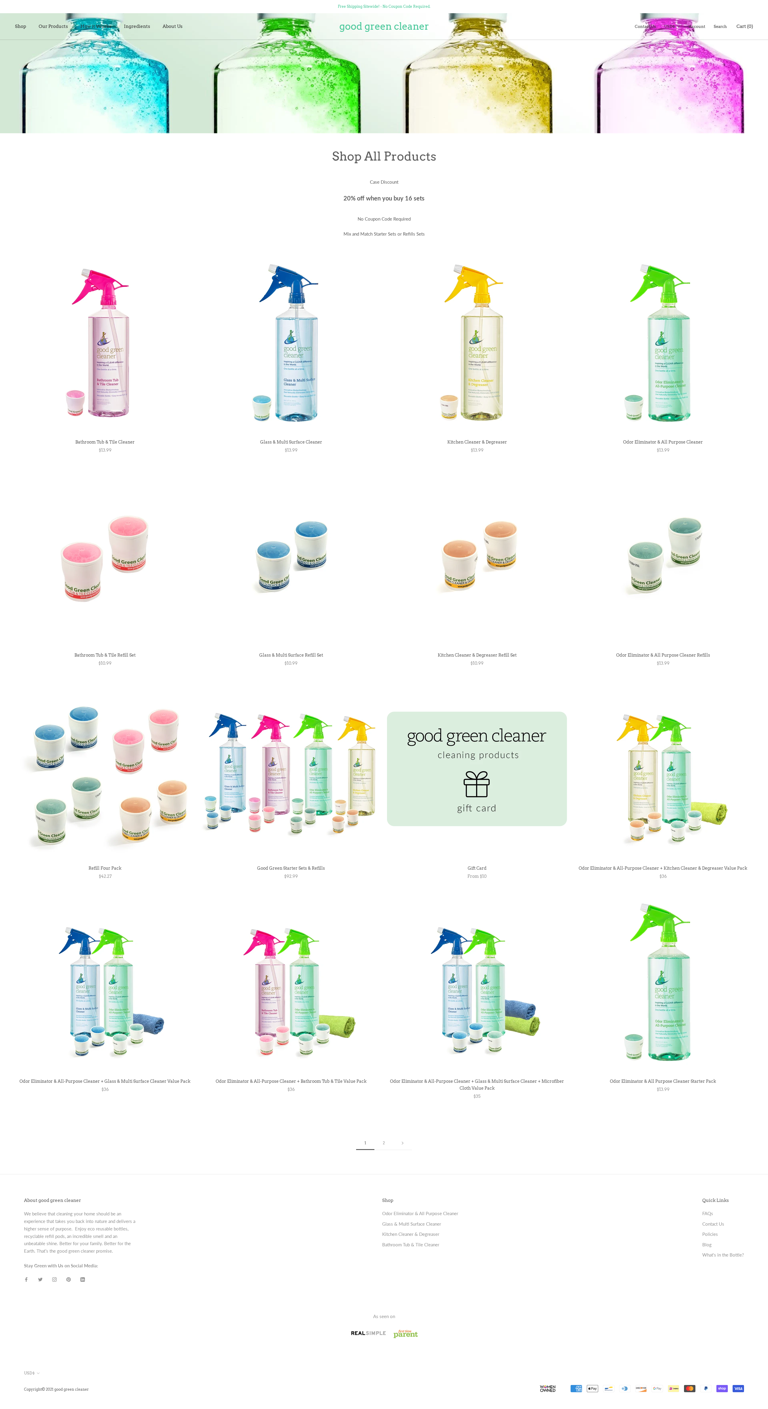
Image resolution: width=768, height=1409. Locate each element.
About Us (172, 26)
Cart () (744, 26)
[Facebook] (26, 1279)
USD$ (669, 26)
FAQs (707, 1213)
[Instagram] (54, 1279)
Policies (710, 1234)
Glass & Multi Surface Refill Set (291, 655)
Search (720, 26)
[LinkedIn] (82, 1279)
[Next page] (402, 1143)
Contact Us (645, 26)
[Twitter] (40, 1279)
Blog (707, 1244)
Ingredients (137, 26)
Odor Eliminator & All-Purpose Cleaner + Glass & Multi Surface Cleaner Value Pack (105, 1081)
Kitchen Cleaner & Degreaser (477, 442)
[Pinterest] (68, 1279)
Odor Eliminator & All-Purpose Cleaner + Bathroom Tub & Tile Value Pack (291, 1081)
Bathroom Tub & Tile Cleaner (105, 442)
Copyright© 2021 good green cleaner (56, 1389)
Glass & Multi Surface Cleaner (291, 442)
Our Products (53, 26)
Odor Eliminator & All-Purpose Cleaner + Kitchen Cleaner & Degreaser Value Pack (663, 868)
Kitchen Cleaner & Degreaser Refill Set (477, 655)
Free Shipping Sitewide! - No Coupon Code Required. (384, 6)
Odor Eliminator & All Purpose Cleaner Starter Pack (663, 1081)
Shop (20, 26)
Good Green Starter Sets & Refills (291, 868)
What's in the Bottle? (723, 1254)
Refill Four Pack (105, 868)
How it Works (95, 26)
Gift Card (477, 868)
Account (697, 26)
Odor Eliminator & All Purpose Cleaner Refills (663, 655)
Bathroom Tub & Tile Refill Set (105, 655)
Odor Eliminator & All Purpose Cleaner (663, 442)
